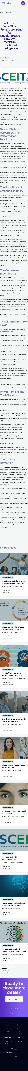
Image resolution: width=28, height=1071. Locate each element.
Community (8, 1041)
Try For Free (14, 999)
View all (4, 971)
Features (8, 1029)
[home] (6, 3)
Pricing (8, 1031)
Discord (22, 1056)
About (19, 1029)
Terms (19, 1044)
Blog (18, 1031)
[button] (23, 3)
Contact (19, 1034)
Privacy (20, 1041)
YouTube (7, 1056)
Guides (7, 1044)
